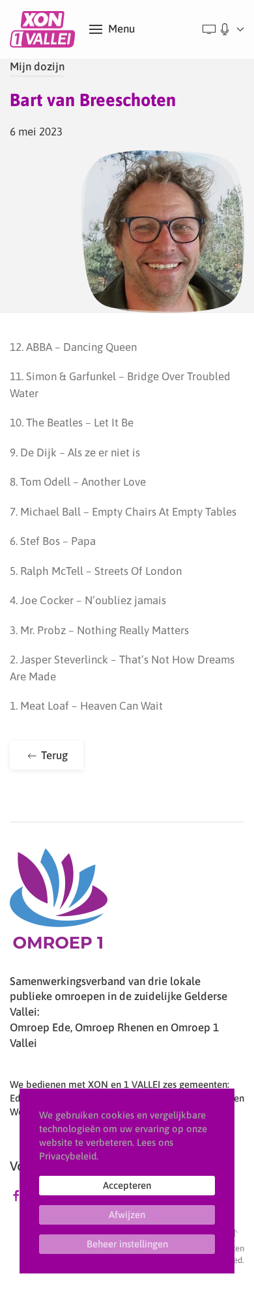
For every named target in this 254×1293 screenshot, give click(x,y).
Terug (53, 755)
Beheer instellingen (127, 1243)
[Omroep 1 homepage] (58, 903)
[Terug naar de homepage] (44, 29)
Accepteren (127, 1185)
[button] (112, 29)
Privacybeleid (67, 1155)
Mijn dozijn (37, 66)
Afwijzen (127, 1214)
